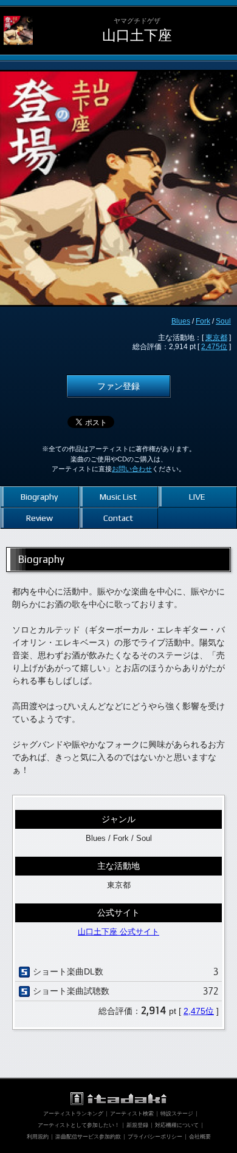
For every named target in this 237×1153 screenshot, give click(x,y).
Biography (39, 497)
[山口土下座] (18, 16)
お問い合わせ (132, 468)
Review (39, 518)
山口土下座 (137, 35)
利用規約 (38, 1137)
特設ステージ (176, 1113)
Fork (203, 321)
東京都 (216, 337)
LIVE (197, 497)
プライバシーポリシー (155, 1137)
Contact (118, 518)
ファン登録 (118, 386)
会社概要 (200, 1137)
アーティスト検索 (132, 1113)
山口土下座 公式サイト (118, 931)
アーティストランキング (73, 1113)
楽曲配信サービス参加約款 (88, 1137)
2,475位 (214, 346)
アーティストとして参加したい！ (79, 1125)
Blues (180, 321)
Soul (223, 321)
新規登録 (137, 1125)
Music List (118, 497)
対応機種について (177, 1125)
